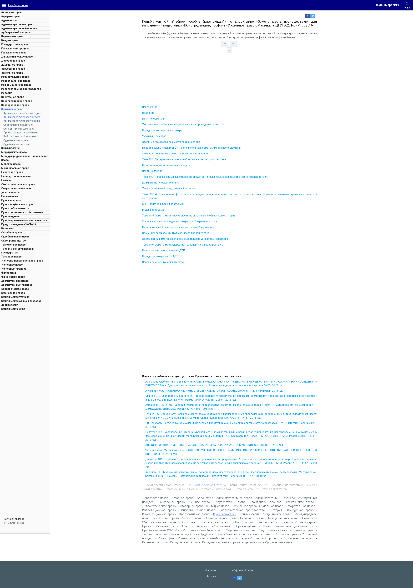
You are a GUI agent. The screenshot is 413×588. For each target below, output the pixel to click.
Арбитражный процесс (15, 32)
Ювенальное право (13, 292)
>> (410, 7)
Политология (9, 196)
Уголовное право (12, 264)
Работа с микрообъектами (19, 136)
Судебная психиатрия (15, 236)
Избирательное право (15, 76)
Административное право (17, 24)
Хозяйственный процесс (16, 284)
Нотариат (7, 180)
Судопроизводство (13, 240)
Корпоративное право (15, 105)
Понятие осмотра (153, 118)
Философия (8, 272)
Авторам (211, 576)
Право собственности (15, 208)
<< (404, 7)
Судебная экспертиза (16, 144)
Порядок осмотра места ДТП (160, 256)
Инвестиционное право (16, 80)
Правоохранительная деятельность (24, 220)
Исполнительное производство (21, 88)
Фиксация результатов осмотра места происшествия (175, 153)
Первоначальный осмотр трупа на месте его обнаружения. (178, 227)
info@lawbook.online (14, 523)
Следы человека (152, 171)
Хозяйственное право (15, 280)
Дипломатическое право (17, 56)
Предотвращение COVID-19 (18, 224)
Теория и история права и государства (169, 534)
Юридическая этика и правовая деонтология (232, 542)
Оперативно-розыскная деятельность (206, 522)
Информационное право (16, 84)
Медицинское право (14, 152)
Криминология (10, 148)
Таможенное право (13, 244)
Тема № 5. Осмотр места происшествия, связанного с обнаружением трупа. (189, 215)
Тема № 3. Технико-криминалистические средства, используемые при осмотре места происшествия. (205, 176)
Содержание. (150, 107)
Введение (148, 112)
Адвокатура (9, 20)
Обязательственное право (18, 184)
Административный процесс (19, 28)
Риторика (7, 228)
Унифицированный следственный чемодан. (169, 188)
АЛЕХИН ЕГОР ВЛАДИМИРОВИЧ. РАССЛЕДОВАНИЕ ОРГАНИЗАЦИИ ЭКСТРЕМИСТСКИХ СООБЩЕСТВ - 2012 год (214, 444)
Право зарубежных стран (17, 204)
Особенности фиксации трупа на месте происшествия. (176, 233)
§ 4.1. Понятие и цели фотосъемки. (163, 203)
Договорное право (13, 60)
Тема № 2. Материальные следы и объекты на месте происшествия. (184, 159)
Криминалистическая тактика (21, 117)
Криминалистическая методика (22, 113)
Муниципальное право (15, 168)
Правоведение (10, 216)
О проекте (210, 570)
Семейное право (11, 232)
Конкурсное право (12, 97)
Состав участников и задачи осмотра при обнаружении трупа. (180, 221)
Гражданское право (13, 52)
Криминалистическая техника (21, 120)
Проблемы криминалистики (20, 132)
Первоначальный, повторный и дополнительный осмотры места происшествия (191, 147)
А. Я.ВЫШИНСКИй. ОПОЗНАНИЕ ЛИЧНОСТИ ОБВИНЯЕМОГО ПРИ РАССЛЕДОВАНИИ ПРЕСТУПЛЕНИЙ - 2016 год (214, 390)
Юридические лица (13, 308)
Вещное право (10, 40)
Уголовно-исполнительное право (22, 260)
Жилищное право (12, 64)
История (6, 92)
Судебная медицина (15, 140)
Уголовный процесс (13, 268)
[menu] (4, 5)
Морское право (11, 164)
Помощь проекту (387, 5)
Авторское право (12, 12)
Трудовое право (11, 256)
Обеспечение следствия (18, 124)
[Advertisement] (25, 361)
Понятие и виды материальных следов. (166, 165)
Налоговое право (12, 172)
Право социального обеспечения (22, 212)
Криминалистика (11, 109)
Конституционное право (16, 101)
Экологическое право (15, 288)
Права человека (11, 200)
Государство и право (14, 44)
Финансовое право (13, 276)
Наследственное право (16, 176)
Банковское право (12, 36)
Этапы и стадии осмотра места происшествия (171, 141)
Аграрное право (11, 16)
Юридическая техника (15, 297)
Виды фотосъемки (153, 209)
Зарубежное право (13, 68)
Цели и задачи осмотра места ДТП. (164, 250)
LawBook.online (18, 5)
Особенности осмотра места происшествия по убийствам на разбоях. (185, 238)
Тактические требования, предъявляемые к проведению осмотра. (183, 124)
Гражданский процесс (15, 48)
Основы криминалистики (18, 128)
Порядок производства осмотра (162, 130)
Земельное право (12, 72)
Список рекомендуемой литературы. (164, 262)
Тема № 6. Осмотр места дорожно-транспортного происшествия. (182, 244)
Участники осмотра (154, 136)
